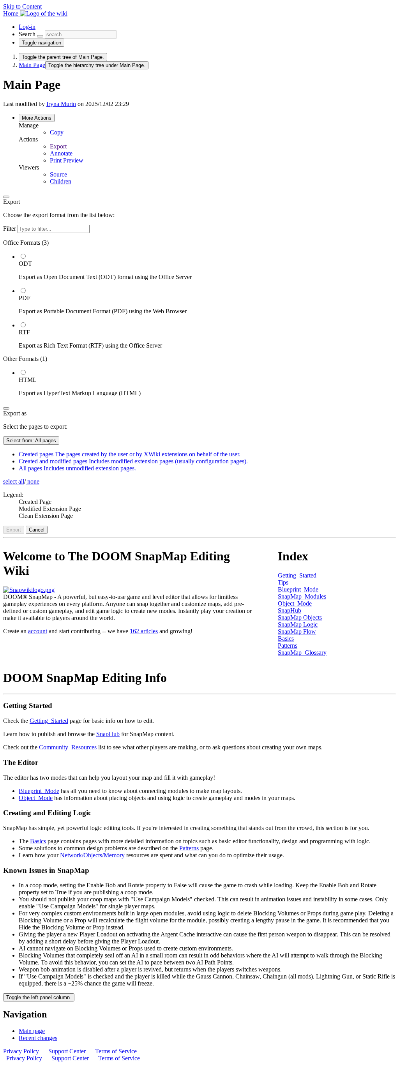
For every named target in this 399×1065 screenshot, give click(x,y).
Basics (286, 638)
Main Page (32, 65)
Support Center (67, 1051)
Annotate (61, 153)
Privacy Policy (22, 1051)
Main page (32, 1031)
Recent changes (38, 1038)
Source (58, 174)
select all (13, 481)
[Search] (40, 36)
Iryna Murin (61, 104)
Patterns (287, 645)
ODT (25, 263)
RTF (24, 332)
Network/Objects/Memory (92, 855)
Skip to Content (22, 6)
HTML (28, 379)
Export (58, 146)
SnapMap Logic (298, 624)
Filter (10, 228)
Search (27, 34)
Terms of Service (116, 1051)
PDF (24, 298)
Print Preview (66, 160)
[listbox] (199, 318)
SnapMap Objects (300, 617)
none (32, 481)
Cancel (36, 530)
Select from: (31, 440)
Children (60, 181)
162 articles (144, 631)
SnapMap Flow (297, 631)
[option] (207, 267)
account (37, 631)
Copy (57, 132)
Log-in (27, 26)
